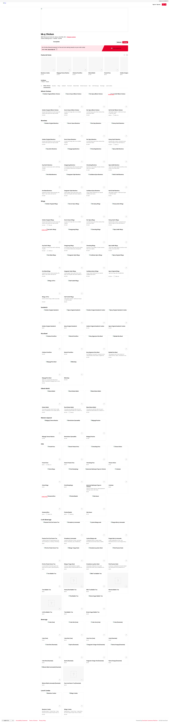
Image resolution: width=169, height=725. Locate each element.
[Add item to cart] (54, 70)
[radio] (119, 42)
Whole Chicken (46, 85)
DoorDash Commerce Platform (150, 720)
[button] (48, 66)
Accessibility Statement (22, 720)
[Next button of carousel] (127, 55)
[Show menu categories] (41, 86)
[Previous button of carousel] (124, 55)
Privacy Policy (42, 720)
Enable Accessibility (163, 1)
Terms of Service (33, 720)
